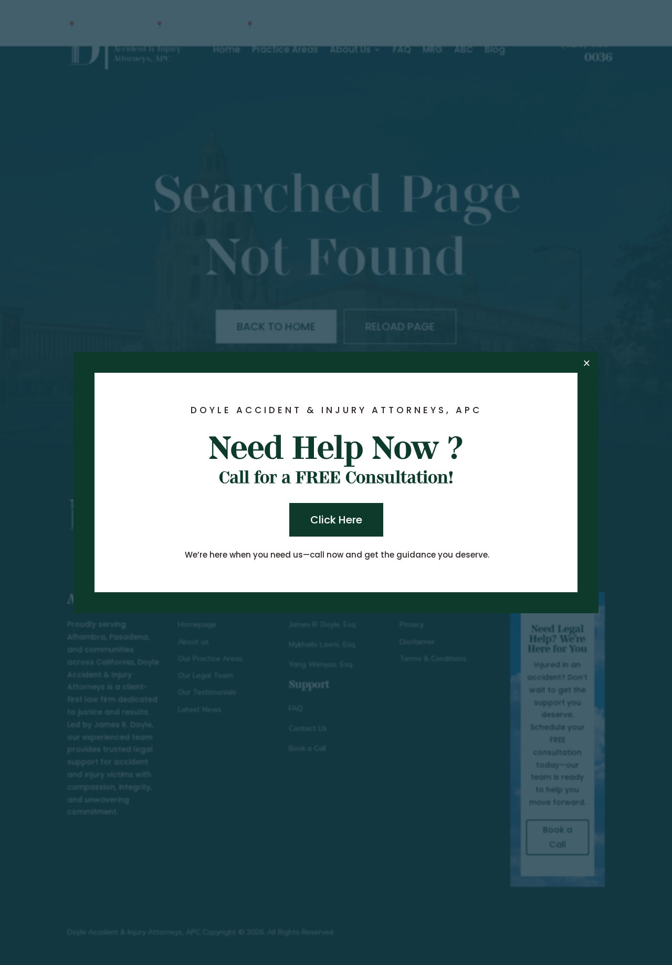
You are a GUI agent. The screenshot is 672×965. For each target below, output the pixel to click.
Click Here (336, 519)
